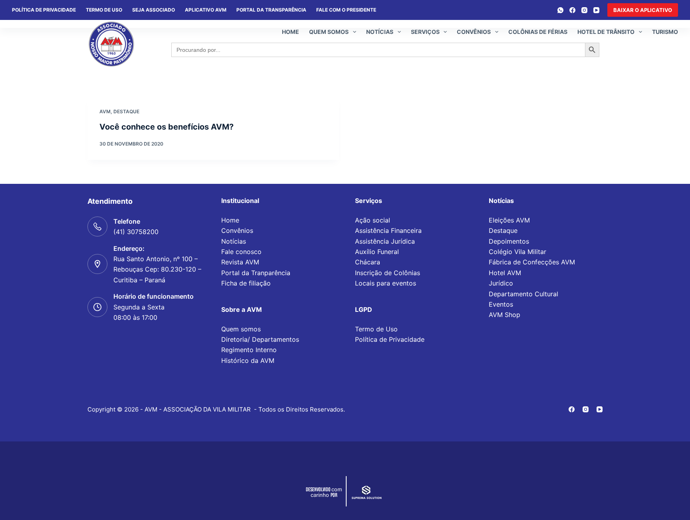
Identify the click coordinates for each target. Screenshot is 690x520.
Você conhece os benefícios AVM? (166, 127)
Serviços (425, 31)
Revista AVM (240, 262)
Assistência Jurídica (385, 241)
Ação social (372, 220)
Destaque (126, 111)
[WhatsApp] (560, 10)
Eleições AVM (509, 220)
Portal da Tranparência (255, 273)
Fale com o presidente (346, 10)
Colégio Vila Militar (517, 252)
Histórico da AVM (247, 360)
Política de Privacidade (389, 339)
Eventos (501, 304)
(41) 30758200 (136, 232)
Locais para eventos (385, 283)
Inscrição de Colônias (387, 273)
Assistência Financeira (388, 230)
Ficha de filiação (246, 283)
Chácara (367, 262)
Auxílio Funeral (377, 252)
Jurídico (501, 283)
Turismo (665, 31)
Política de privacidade (44, 10)
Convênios (474, 31)
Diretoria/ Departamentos (260, 339)
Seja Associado (153, 10)
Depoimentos (509, 241)
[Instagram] (584, 10)
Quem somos (329, 31)
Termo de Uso (104, 10)
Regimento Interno (249, 350)
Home (290, 31)
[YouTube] (596, 10)
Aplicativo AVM (205, 10)
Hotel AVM (505, 273)
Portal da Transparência (271, 10)
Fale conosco (241, 252)
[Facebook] (572, 10)
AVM (105, 111)
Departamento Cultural (523, 294)
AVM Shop (504, 315)
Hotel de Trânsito (605, 31)
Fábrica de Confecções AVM (532, 262)
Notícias (379, 31)
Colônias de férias (537, 31)
